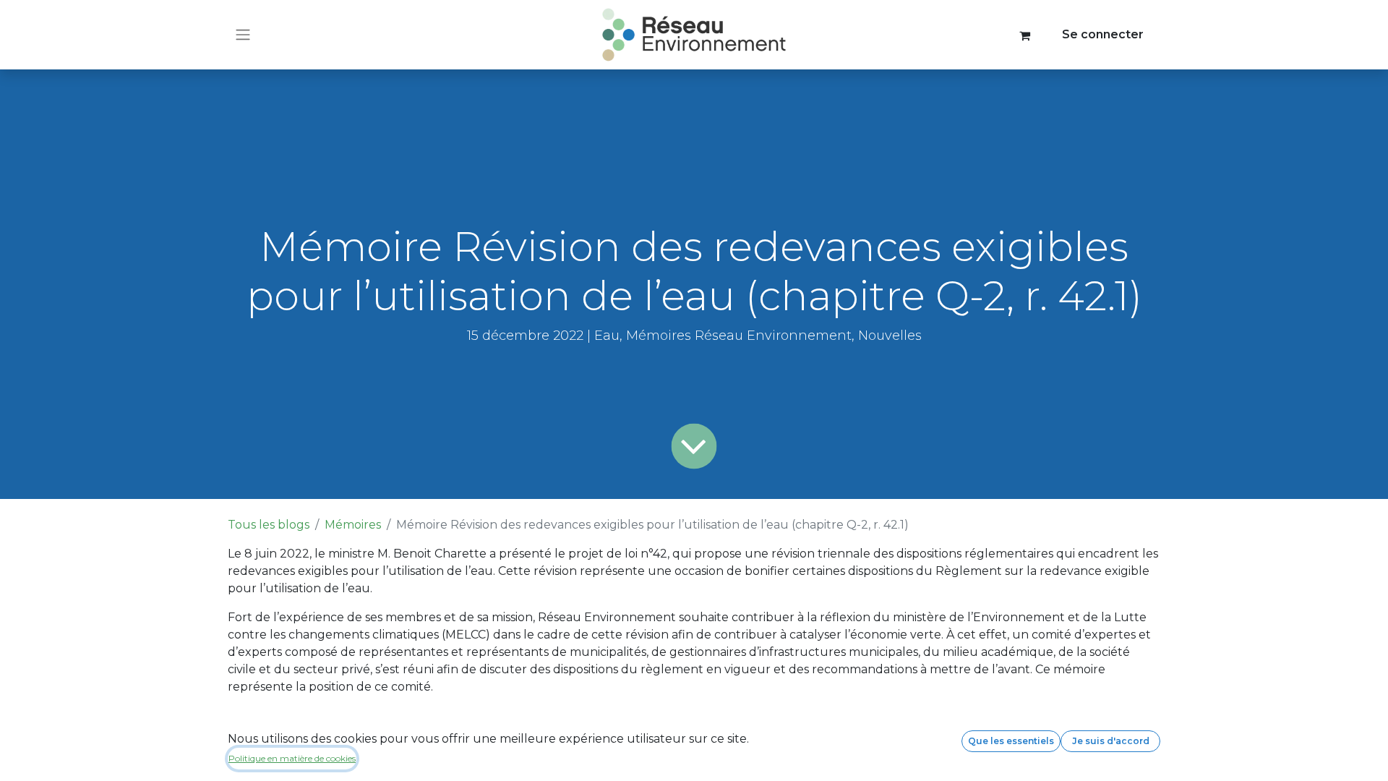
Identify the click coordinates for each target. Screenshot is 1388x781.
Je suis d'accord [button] (1110, 740)
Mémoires (353, 525)
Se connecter (1103, 34)
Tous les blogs (268, 525)
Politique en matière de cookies (292, 758)
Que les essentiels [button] (1011, 740)
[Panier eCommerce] (1025, 35)
